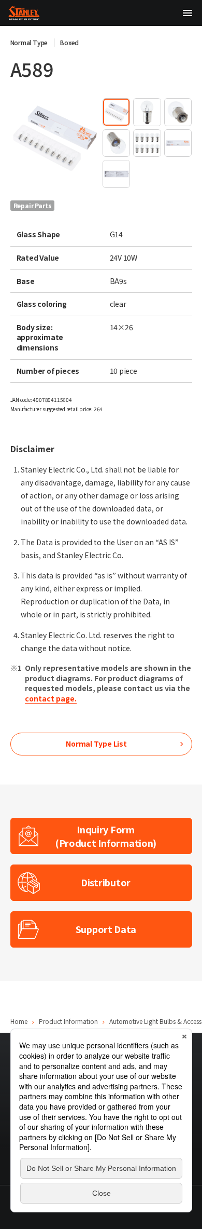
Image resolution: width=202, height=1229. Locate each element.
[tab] (116, 112)
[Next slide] (89, 138)
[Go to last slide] (20, 138)
